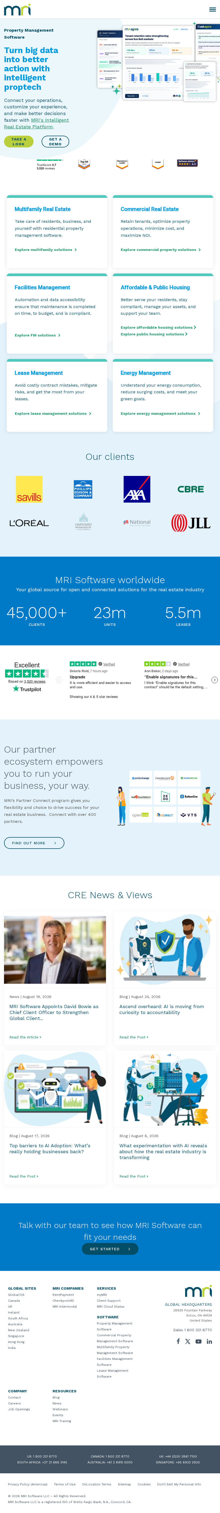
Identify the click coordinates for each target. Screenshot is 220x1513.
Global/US (16, 1295)
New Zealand (18, 1330)
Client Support (108, 1301)
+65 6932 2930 (188, 1462)
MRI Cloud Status (110, 1306)
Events (58, 1415)
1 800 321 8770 (198, 1330)
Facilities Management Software (115, 1362)
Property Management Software (114, 1326)
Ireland (13, 1312)
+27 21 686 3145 (54, 1462)
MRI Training (62, 1421)
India (12, 1348)
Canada (14, 1301)
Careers (14, 1403)
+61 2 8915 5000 (120, 1462)
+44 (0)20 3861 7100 (181, 1456)
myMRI (102, 1295)
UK (10, 1306)
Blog (56, 1397)
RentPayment (63, 1295)
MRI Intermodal (65, 1306)
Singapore (16, 1336)
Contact (14, 1397)
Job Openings (19, 1409)
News (57, 1403)
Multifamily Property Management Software (115, 1350)
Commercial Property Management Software (115, 1338)
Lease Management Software (112, 1373)
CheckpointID (63, 1301)
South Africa (18, 1318)
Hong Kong (16, 1342)
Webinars (60, 1409)
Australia (15, 1324)
